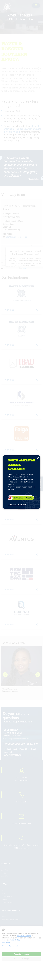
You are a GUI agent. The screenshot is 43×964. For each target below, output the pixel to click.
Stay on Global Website (17, 504)
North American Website (23, 498)
